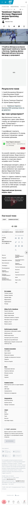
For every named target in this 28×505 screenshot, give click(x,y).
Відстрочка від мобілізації (11, 339)
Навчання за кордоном (10, 393)
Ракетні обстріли (8, 311)
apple (17, 451)
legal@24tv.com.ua (20, 481)
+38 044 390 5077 (19, 232)
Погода (6, 304)
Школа (6, 386)
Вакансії (17, 272)
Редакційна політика (7, 260)
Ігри (16, 282)
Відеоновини (7, 299)
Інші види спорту (8, 420)
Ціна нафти (7, 351)
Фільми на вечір (8, 373)
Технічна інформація (20, 267)
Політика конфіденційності (6, 275)
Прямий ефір (7, 297)
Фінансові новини (9, 355)
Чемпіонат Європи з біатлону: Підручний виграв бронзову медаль (23, 6)
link (15, 238)
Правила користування (5, 271)
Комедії (6, 375)
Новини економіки (10, 349)
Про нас (4, 255)
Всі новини (7, 291)
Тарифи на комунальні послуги (12, 357)
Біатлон (6, 418)
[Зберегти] (24, 26)
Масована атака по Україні (11, 319)
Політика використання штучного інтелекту (6, 279)
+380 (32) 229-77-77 (10, 479)
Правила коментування (18, 264)
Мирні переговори (9, 315)
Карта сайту (18, 280)
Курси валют (7, 353)
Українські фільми (9, 371)
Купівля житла (8, 402)
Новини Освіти (8, 382)
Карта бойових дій (9, 313)
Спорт (6, 410)
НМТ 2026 (6, 389)
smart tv (6, 455)
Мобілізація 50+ (8, 333)
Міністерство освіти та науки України (13, 384)
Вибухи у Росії (8, 321)
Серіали (6, 377)
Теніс (5, 416)
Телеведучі (4, 265)
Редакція (4, 257)
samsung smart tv (17, 455)
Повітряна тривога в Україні (11, 317)
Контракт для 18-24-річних (11, 337)
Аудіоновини (7, 301)
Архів (16, 277)
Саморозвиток (8, 391)
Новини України (8, 295)
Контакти (17, 269)
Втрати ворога (8, 324)
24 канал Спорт (5, 6)
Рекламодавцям (5, 268)
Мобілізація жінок (9, 335)
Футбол (6, 414)
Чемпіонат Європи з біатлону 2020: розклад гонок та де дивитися (13, 108)
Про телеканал (5, 263)
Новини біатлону (15, 6)
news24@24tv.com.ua (7, 232)
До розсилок (9, 441)
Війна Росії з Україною (11, 309)
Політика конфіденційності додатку (19, 256)
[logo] (10, 2)
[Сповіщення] (26, 2)
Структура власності (20, 274)
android (6, 451)
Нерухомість (8, 398)
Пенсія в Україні (8, 361)
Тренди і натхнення (9, 404)
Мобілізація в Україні (11, 329)
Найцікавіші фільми (9, 369)
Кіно (5, 367)
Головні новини (8, 293)
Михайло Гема (9, 21)
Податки (6, 359)
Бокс (5, 412)
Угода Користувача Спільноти (19, 260)
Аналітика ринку (8, 400)
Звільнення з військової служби (12, 331)
